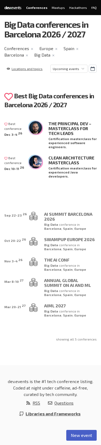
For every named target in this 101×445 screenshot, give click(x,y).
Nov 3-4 (13, 260)
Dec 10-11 (14, 168)
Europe (46, 48)
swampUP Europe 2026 (69, 239)
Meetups (58, 7)
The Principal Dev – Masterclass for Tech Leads (69, 128)
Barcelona (14, 54)
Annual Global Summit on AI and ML (67, 283)
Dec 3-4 (13, 133)
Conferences (36, 7)
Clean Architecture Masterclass (71, 160)
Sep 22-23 (15, 214)
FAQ (94, 7)
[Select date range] (93, 69)
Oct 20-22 (15, 239)
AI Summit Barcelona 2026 (68, 216)
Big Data (42, 54)
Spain (69, 48)
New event (81, 435)
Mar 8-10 (13, 280)
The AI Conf (56, 259)
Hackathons (78, 7)
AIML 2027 (55, 305)
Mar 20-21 (15, 306)
